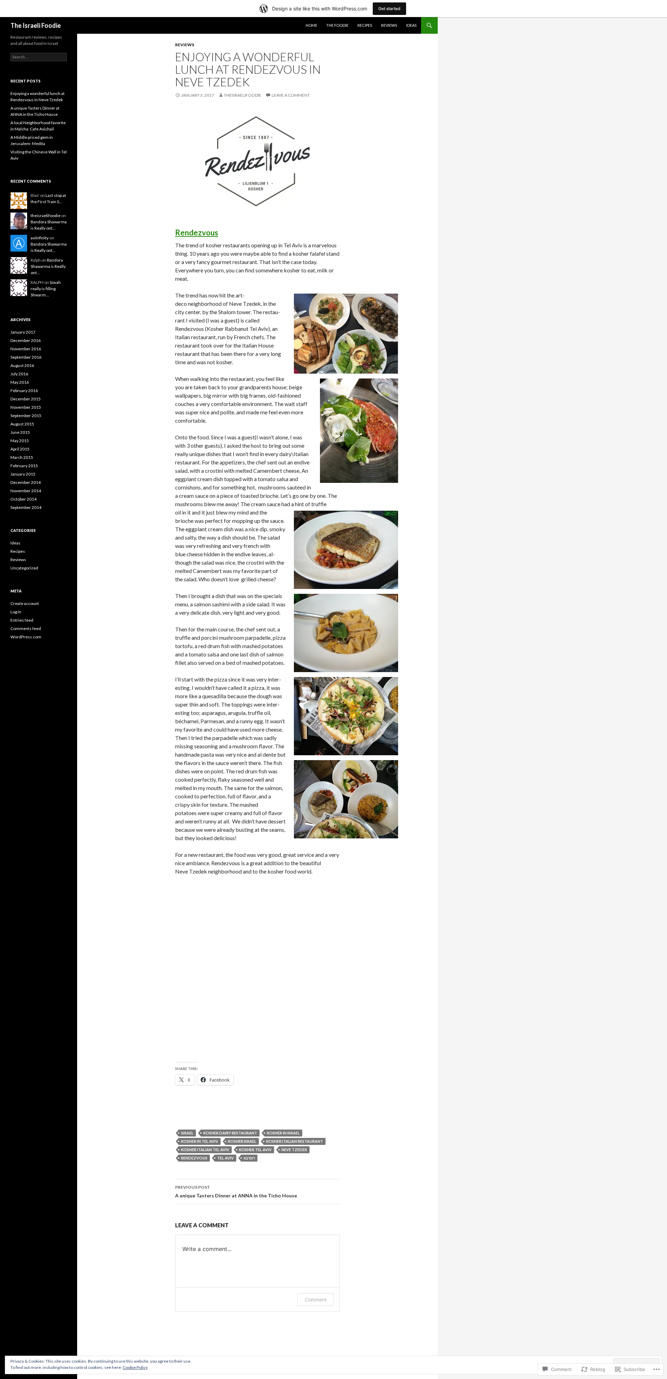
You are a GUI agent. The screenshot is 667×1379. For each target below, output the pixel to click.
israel (187, 1133)
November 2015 (25, 407)
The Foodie (337, 25)
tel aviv (225, 1158)
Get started (389, 8)
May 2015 (19, 440)
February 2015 (24, 465)
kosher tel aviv (255, 1149)
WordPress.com (25, 636)
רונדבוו (249, 1158)
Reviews (389, 25)
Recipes (364, 25)
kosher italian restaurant (294, 1141)
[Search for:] (38, 56)
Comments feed (25, 628)
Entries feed (21, 620)
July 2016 (19, 373)
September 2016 (25, 357)
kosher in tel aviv (199, 1141)
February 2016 (24, 390)
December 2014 (25, 482)
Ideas (411, 25)
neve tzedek (294, 1149)
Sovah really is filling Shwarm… (46, 288)
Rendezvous (196, 232)
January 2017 (22, 332)
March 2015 (21, 457)
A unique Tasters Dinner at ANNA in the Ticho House (236, 1191)
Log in (15, 611)
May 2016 (19, 382)
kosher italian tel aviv (205, 1149)
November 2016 (25, 348)
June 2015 (20, 432)
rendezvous (194, 1158)
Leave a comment (291, 95)
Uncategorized (24, 568)
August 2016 (22, 365)
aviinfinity (40, 237)
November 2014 (25, 490)
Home (311, 25)
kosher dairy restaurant (230, 1133)
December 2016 (25, 340)
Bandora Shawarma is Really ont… (48, 266)
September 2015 (25, 415)
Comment (316, 1299)
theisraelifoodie (242, 95)
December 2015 (25, 398)
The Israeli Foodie (35, 25)
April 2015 (20, 449)
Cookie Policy (135, 1367)
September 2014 (25, 507)
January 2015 (22, 474)
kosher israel (242, 1141)
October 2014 (23, 499)
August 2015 (22, 424)
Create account (24, 603)
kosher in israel (283, 1133)
